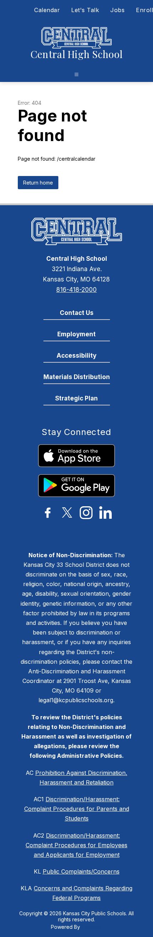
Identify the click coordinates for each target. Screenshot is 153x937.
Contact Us (77, 312)
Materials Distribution (76, 377)
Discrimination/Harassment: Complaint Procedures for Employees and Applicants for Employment (76, 845)
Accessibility (76, 355)
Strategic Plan (76, 398)
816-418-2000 (76, 289)
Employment (76, 334)
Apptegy (91, 927)
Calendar (47, 10)
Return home (38, 183)
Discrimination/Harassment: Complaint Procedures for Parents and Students (76, 809)
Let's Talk (85, 10)
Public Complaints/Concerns (81, 871)
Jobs (117, 10)
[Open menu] (76, 74)
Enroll (144, 10)
